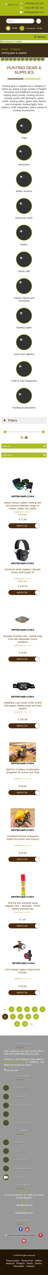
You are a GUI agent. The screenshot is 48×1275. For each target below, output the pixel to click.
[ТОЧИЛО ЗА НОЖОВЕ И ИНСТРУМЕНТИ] (22, 752)
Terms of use (27, 1261)
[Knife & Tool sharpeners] (30, 59)
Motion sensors (24, 191)
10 (36, 1016)
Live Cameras (20, 1177)
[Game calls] (42, 59)
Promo (30, 1263)
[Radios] (14, 59)
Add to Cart (27, 525)
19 (24, 1024)
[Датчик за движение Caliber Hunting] (22, 485)
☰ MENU (40, 37)
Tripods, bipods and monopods (24, 299)
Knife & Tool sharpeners (24, 381)
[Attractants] (10, 59)
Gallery (38, 1261)
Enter (14, 28)
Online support (20, 1160)
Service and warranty (23, 1105)
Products (20, 1263)
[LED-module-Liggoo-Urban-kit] (22, 952)
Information (19, 1266)
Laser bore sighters (24, 354)
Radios (24, 244)
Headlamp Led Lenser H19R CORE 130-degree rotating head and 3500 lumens (23, 705)
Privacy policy (12, 1261)
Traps (24, 138)
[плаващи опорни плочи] (22, 819)
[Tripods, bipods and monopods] (22, 59)
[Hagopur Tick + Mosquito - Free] (22, 885)
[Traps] (38, 59)
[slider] (5, 432)
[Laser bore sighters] (6, 59)
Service (38, 1263)
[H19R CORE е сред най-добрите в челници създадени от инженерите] (22, 685)
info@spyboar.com (34, 12)
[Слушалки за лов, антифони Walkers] (22, 552)
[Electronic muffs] (18, 59)
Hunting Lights (24, 327)
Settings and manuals (23, 1168)
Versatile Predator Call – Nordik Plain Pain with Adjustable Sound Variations (22, 639)
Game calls (24, 271)
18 (17, 1024)
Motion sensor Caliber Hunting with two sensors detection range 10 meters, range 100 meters (22, 505)
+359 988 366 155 (34, 7)
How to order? (20, 1088)
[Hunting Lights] (34, 59)
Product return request (23, 1123)
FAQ (15, 1114)
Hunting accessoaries (24, 407)
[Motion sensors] (2, 59)
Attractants (24, 164)
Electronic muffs (24, 218)
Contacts (30, 1266)
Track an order (20, 1096)
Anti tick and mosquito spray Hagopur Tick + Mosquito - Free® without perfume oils (22, 906)
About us (10, 1263)
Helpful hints (19, 1142)
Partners (17, 1151)
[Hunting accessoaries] (26, 59)
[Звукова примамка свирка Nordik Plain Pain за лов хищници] (22, 619)
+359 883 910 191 (34, 3)
